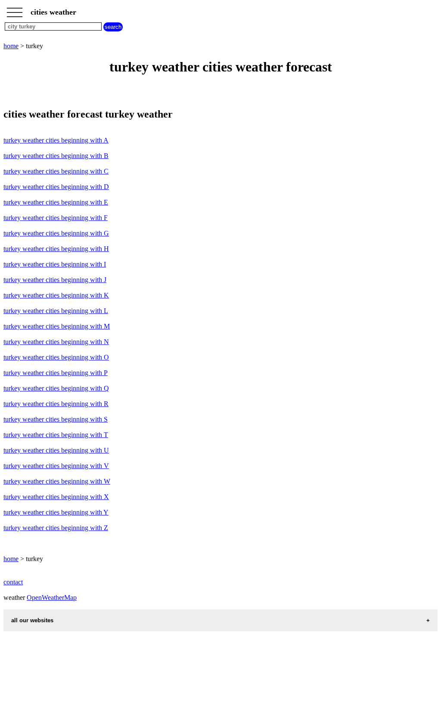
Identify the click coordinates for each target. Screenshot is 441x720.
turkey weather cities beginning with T (55, 434)
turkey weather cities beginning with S (55, 419)
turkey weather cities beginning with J (54, 279)
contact (13, 582)
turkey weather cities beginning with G (56, 233)
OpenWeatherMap (52, 597)
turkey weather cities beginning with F (55, 217)
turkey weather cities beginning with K (56, 295)
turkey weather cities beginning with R (56, 403)
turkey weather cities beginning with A (56, 140)
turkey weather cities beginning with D (56, 186)
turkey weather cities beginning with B (56, 155)
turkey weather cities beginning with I (54, 264)
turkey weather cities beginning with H (56, 248)
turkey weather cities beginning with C (56, 171)
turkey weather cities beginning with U (56, 450)
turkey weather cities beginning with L (55, 310)
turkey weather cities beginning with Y (56, 512)
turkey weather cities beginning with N (56, 341)
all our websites (32, 620)
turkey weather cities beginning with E (55, 202)
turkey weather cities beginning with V (56, 465)
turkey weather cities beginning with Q (56, 388)
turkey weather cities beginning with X (56, 496)
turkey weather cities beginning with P (55, 372)
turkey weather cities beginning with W (56, 481)
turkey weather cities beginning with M (56, 326)
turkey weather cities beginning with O (56, 357)
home (11, 46)
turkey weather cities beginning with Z (55, 527)
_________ (14, 9)
